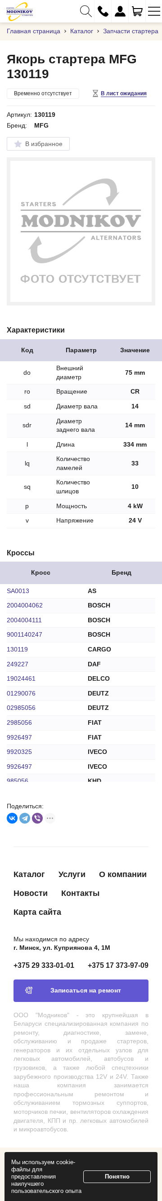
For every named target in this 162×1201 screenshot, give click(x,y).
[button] (85, 11)
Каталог (29, 874)
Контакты (80, 893)
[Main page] (19, 11)
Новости (31, 893)
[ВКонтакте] (12, 818)
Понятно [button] (117, 1176)
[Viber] (37, 818)
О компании (123, 874)
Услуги (72, 874)
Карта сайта (37, 912)
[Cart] (137, 11)
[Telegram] (24, 818)
